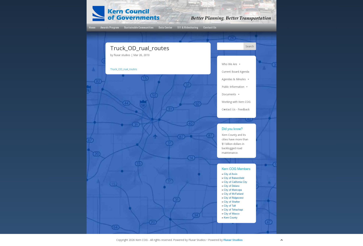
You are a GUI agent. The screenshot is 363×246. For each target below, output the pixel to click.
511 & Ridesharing (187, 27)
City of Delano (231, 185)
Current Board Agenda (235, 71)
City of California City (235, 182)
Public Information (233, 86)
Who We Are (229, 64)
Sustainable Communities (139, 27)
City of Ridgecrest (234, 197)
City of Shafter (232, 201)
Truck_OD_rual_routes (123, 69)
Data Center (165, 27)
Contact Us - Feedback (236, 109)
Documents (229, 94)
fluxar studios (122, 55)
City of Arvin (230, 174)
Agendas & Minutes (234, 79)
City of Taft (230, 205)
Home (92, 27)
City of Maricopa (233, 189)
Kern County (230, 217)
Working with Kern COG (236, 102)
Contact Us (209, 27)
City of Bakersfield (234, 178)
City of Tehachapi (233, 209)
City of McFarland (233, 193)
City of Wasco (231, 213)
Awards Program (109, 27)
